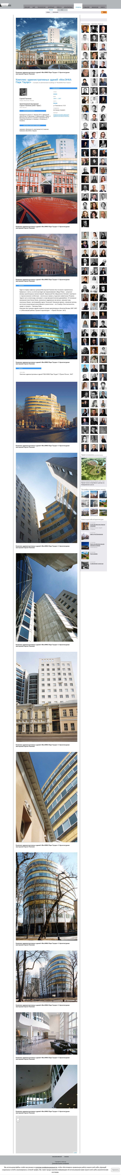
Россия (51, 10)
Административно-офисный (61, 114)
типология (55, 12)
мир (62, 10)
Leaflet (75, 1152)
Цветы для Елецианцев (96, 534)
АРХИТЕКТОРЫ (68, 7)
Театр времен (94, 554)
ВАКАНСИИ (95, 7)
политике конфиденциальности (46, 1167)
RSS (104, 12)
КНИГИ (103, 7)
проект (55, 94)
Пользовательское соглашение (60, 1163)
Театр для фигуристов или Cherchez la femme (97, 544)
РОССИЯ (27, 7)
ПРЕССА (59, 7)
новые (48, 12)
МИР (34, 7)
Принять (115, 1170)
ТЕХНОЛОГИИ (41, 7)
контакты (66, 1156)
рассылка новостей (57, 1156)
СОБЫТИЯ (86, 7)
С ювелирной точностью (96, 563)
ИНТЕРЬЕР (51, 7)
